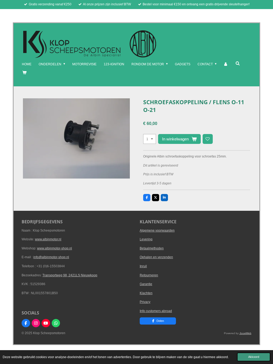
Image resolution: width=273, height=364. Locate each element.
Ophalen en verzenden (156, 257)
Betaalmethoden (152, 248)
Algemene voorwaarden (157, 230)
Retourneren (149, 275)
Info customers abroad (156, 311)
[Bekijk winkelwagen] (24, 72)
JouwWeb (245, 333)
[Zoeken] (237, 63)
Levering (146, 239)
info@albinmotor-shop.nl (51, 257)
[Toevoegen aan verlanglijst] (208, 139)
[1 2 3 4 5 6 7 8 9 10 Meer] (149, 139)
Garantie (146, 284)
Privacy (145, 302)
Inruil (143, 266)
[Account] (226, 64)
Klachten (146, 293)
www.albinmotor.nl (48, 239)
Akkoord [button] (253, 356)
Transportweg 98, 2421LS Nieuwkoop (69, 275)
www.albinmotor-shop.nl (54, 248)
